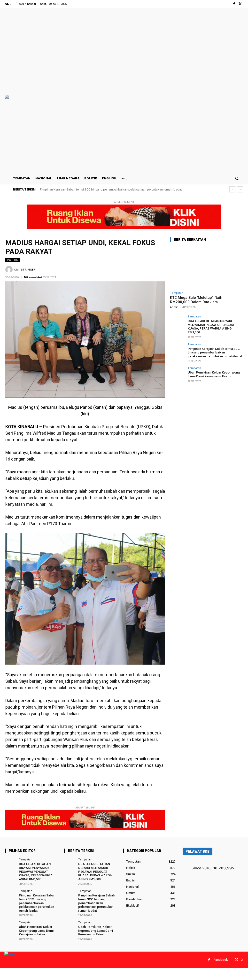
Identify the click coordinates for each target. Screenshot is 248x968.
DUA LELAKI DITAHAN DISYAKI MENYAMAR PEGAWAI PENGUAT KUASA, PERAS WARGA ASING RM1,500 (211, 326)
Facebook (221, 959)
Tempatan (176, 292)
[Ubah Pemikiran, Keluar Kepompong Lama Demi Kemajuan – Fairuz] (177, 374)
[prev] (232, 189)
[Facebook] (234, 4)
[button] (237, 178)
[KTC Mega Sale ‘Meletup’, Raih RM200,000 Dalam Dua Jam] (206, 267)
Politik (12, 260)
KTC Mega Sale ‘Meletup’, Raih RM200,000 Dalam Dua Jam (196, 299)
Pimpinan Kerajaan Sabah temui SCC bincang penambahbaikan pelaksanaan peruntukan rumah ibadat (215, 352)
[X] (240, 4)
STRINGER (28, 269)
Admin (174, 307)
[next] (240, 189)
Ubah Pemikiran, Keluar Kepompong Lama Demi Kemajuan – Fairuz (86, 189)
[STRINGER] (9, 269)
